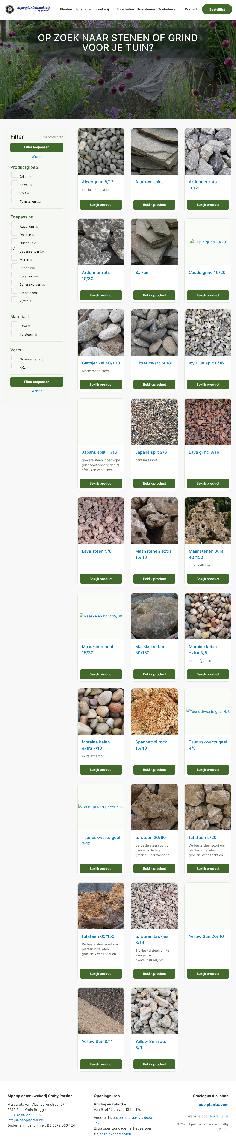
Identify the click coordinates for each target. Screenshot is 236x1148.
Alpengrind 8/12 (97, 181)
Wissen (37, 156)
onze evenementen (116, 1134)
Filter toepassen (37, 147)
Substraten (125, 9)
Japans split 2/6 (151, 452)
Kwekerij (102, 9)
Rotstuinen (84, 9)
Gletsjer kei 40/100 (101, 363)
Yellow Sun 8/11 (97, 1041)
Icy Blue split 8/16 (206, 363)
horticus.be (219, 1116)
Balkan (141, 272)
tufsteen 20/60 (150, 837)
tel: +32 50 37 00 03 (24, 1115)
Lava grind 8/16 (204, 452)
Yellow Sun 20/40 (206, 936)
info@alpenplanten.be (25, 1120)
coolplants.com (214, 1104)
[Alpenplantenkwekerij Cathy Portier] (30, 9)
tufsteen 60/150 (98, 936)
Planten (66, 9)
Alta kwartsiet (149, 181)
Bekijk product (101, 205)
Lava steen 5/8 (97, 551)
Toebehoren (167, 9)
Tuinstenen (146, 9)
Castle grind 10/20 (207, 272)
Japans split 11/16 (99, 452)
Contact (191, 9)
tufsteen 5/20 (203, 837)
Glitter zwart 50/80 (154, 363)
